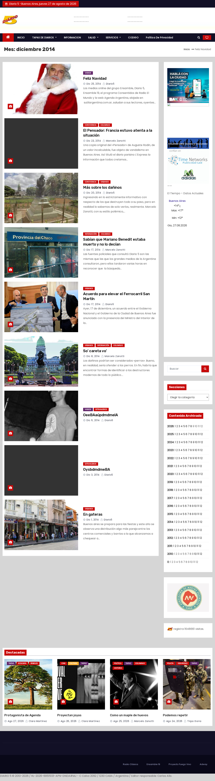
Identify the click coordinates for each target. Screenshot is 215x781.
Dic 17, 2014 (93, 249)
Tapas (11, 663)
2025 (170, 434)
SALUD (92, 37)
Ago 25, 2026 (121, 721)
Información (91, 234)
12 (201, 434)
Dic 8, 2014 (93, 356)
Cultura (73, 663)
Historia (118, 668)
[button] (199, 37)
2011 (169, 546)
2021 (170, 466)
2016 (170, 506)
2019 (170, 482)
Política (117, 663)
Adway (203, 764)
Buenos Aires (177, 201)
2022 (170, 458)
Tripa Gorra (194, 721)
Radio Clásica (130, 764)
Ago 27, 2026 (16, 721)
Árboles (34, 663)
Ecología (22, 663)
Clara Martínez (37, 721)
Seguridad (182, 663)
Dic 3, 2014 (93, 474)
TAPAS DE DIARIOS (43, 37)
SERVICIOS (112, 37)
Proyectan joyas (69, 715)
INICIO (21, 37)
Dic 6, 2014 (93, 420)
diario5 (109, 83)
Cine (63, 663)
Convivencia (90, 125)
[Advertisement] (188, 290)
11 (199, 434)
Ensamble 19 (153, 764)
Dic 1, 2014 (93, 519)
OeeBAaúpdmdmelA (100, 415)
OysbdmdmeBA (96, 469)
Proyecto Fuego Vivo (180, 764)
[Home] (8, 37)
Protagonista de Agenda (22, 715)
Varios (88, 73)
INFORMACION (72, 37)
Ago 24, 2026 (174, 721)
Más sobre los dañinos (102, 187)
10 (196, 434)
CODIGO (133, 37)
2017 (170, 498)
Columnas (105, 125)
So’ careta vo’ (95, 351)
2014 (170, 522)
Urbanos (105, 182)
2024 (170, 442)
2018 (170, 490)
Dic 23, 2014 (94, 140)
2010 (170, 554)
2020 (170, 474)
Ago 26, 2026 (69, 721)
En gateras (92, 514)
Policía (170, 663)
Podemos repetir (175, 715)
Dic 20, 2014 (94, 192)
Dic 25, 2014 (94, 83)
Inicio (187, 49)
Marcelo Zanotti (115, 140)
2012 (170, 538)
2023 (170, 450)
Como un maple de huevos (129, 715)
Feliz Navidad (94, 78)
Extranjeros (101, 409)
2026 (170, 426)
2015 (170, 514)
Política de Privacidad (159, 37)
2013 (170, 530)
